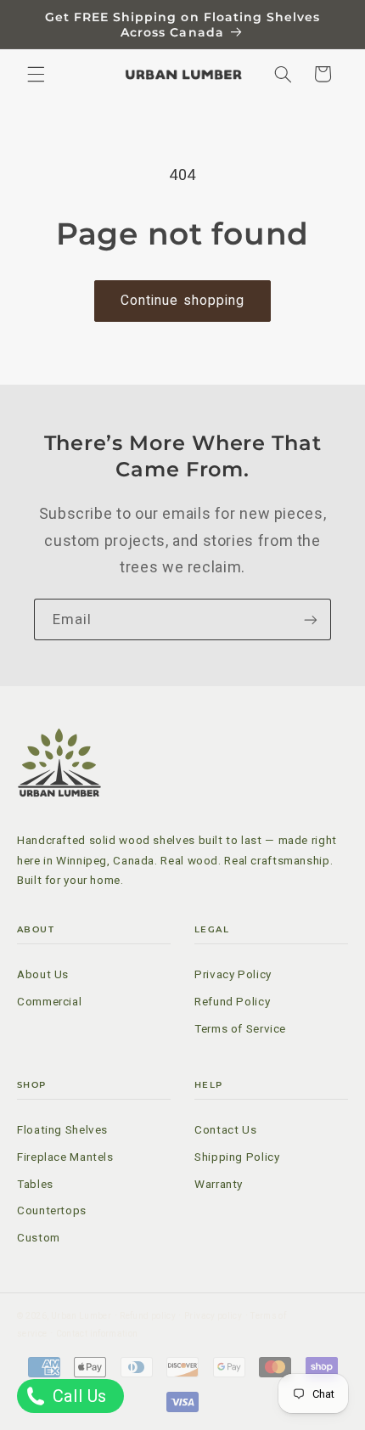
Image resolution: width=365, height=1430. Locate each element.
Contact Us (225, 1129)
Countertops (52, 1210)
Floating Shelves (62, 1129)
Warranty (218, 1184)
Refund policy (148, 1315)
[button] (35, 73)
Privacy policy (213, 1315)
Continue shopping (182, 300)
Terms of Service (240, 1028)
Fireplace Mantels (65, 1156)
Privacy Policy (233, 974)
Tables (35, 1184)
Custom (38, 1237)
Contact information (97, 1333)
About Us (43, 974)
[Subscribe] (310, 619)
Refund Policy (232, 1001)
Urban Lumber (81, 1315)
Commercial (49, 1001)
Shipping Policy (236, 1156)
